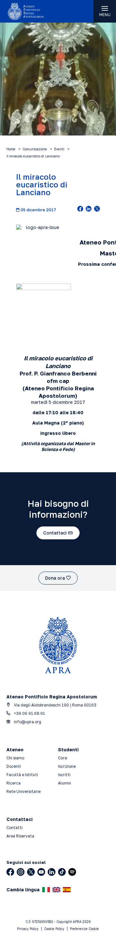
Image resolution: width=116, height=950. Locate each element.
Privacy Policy (28, 929)
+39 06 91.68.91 (29, 713)
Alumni (64, 783)
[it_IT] (46, 889)
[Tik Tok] (62, 872)
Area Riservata (20, 836)
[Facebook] (10, 872)
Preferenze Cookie (84, 929)
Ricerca (13, 783)
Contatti (14, 827)
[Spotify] (72, 872)
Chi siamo (15, 757)
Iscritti (64, 774)
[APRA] (29, 11)
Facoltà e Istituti (22, 774)
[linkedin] (89, 209)
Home (10, 149)
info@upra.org (27, 721)
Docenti (13, 766)
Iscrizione (67, 766)
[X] (31, 872)
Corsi (62, 757)
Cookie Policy (54, 929)
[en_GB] (56, 889)
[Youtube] (41, 872)
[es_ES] (67, 889)
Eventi (59, 149)
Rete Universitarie (23, 791)
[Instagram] (20, 872)
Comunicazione (35, 149)
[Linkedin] (51, 872)
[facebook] (80, 209)
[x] (97, 209)
